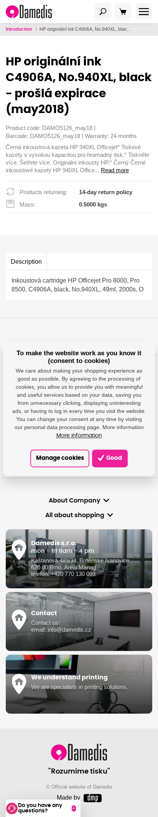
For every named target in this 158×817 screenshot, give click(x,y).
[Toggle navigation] (103, 11)
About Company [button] (74, 501)
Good (113, 458)
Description (26, 261)
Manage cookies (60, 458)
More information (79, 436)
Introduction (19, 29)
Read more (115, 170)
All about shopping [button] (74, 515)
